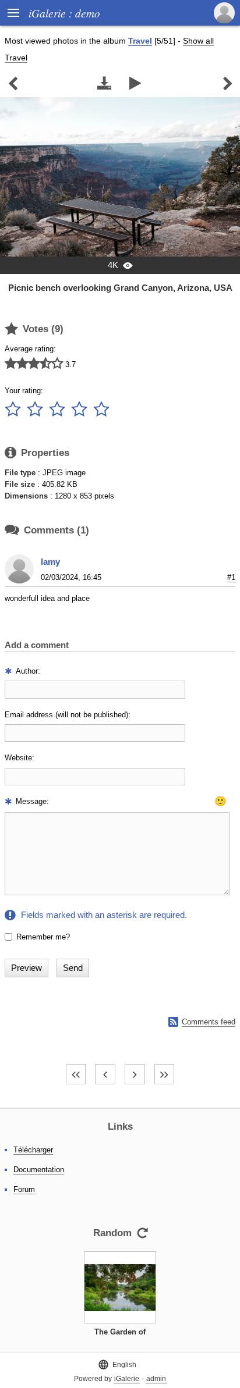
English (117, 1364)
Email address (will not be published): (67, 714)
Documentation (38, 1169)
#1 (231, 577)
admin (156, 1378)
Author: (28, 671)
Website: (19, 757)
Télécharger (33, 1149)
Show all (198, 40)
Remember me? (43, 937)
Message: (32, 801)
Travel (140, 40)
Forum (24, 1189)
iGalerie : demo (64, 12)
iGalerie (126, 1378)
